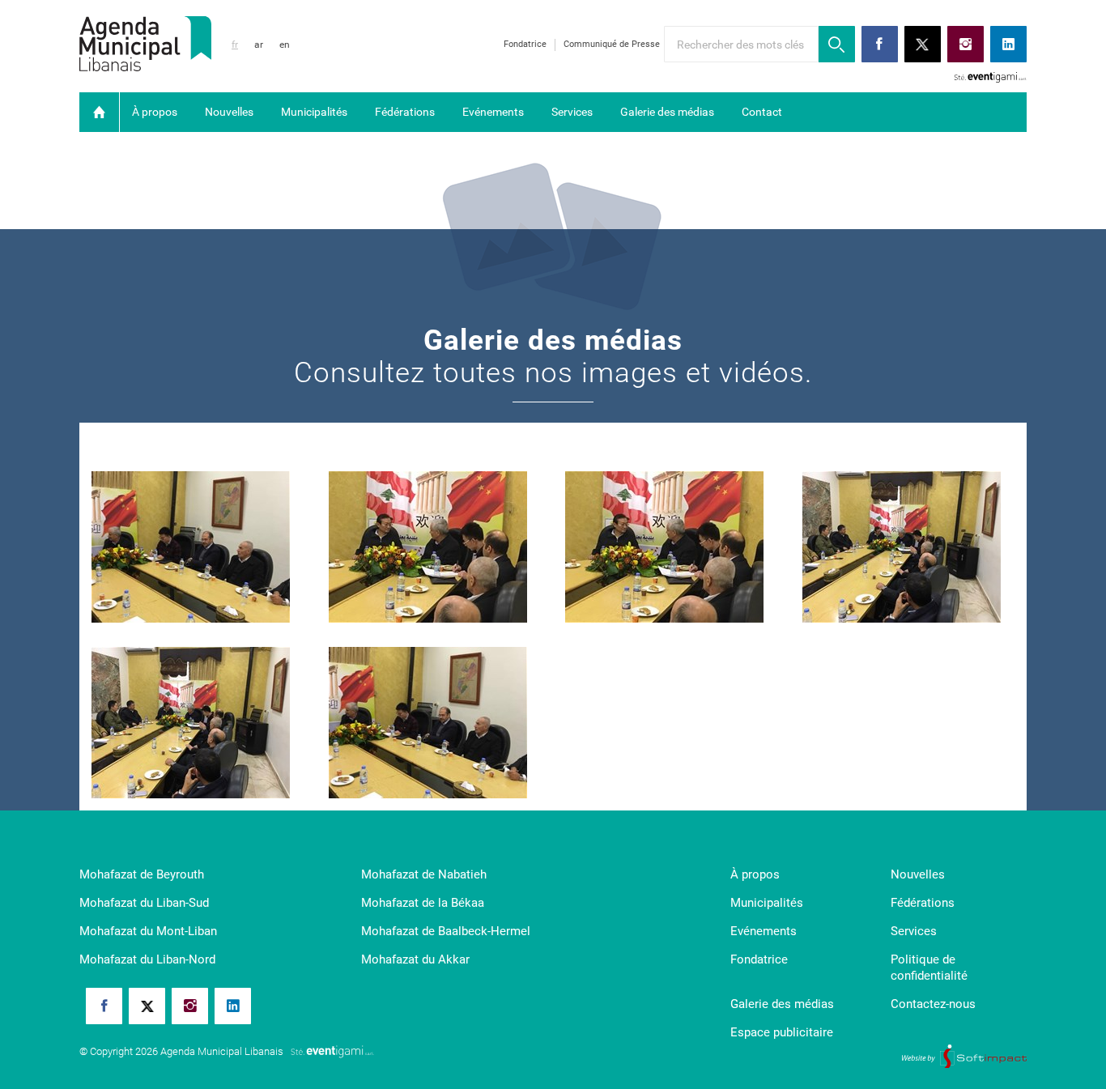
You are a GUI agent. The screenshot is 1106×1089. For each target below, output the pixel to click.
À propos (154, 111)
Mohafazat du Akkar (415, 959)
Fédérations (405, 111)
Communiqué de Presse (612, 44)
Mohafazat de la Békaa (422, 902)
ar (258, 44)
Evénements (493, 111)
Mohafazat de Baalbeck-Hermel (445, 931)
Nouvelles (229, 111)
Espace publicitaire (781, 1032)
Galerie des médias (667, 111)
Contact (762, 111)
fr (235, 44)
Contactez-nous (933, 1004)
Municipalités (314, 111)
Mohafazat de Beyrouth (141, 874)
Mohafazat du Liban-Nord (147, 959)
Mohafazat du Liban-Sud (144, 902)
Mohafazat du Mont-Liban (148, 931)
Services (572, 111)
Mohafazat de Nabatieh (424, 874)
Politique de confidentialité (929, 967)
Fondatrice (525, 44)
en (284, 44)
